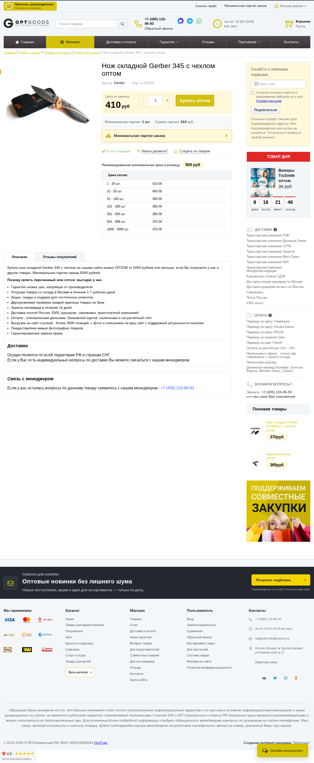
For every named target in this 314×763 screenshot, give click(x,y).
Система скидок (198, 655)
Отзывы (135, 667)
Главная (10, 52)
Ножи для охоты (87, 52)
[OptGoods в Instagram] (286, 678)
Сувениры (72, 649)
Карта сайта (138, 680)
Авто (68, 637)
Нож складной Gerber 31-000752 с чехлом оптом (282, 426)
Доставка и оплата (143, 631)
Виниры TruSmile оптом (286, 175)
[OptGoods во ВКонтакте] (264, 678)
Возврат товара (141, 643)
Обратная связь (266, 662)
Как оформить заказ (201, 643)
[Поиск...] (122, 24)
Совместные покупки (144, 655)
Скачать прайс (206, 6)
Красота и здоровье (79, 643)
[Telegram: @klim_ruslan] (190, 21)
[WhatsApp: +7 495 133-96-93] (199, 21)
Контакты (136, 674)
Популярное (74, 631)
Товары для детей (78, 661)
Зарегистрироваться (201, 625)
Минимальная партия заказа (245, 6)
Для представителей (144, 649)
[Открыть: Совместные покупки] (278, 511)
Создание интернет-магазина (267, 743)
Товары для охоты (57, 52)
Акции (69, 619)
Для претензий (197, 649)
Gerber (119, 83)
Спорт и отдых (30, 52)
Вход (190, 619)
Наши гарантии (141, 637)
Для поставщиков (142, 661)
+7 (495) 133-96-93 (177, 388)
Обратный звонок (159, 28)
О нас (134, 625)
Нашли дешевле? (155, 151)
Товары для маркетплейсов (84, 625)
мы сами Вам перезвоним (274, 396)
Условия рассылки (269, 101)
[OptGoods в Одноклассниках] (296, 678)
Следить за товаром (195, 151)
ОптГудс (100, 743)
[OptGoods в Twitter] (275, 678)
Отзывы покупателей (60, 257)
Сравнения (195, 631)
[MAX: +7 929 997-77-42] (180, 21)
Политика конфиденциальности (209, 667)
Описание (19, 257)
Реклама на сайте (199, 661)
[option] (278, 511)
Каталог (72, 610)
